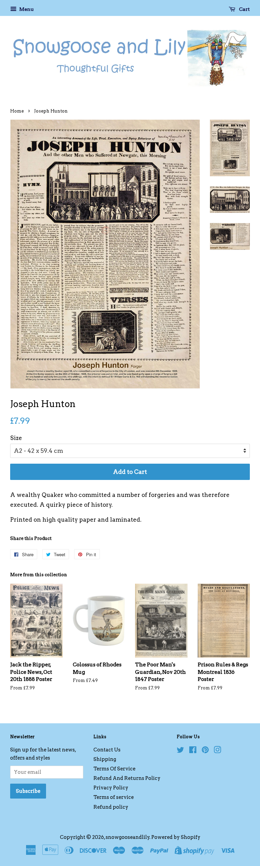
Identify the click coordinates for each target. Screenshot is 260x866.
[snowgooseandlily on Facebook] (193, 751)
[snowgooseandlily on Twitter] (180, 751)
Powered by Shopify (175, 837)
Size (16, 438)
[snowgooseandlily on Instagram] (217, 751)
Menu (26, 9)
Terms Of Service (114, 769)
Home (17, 111)
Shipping (104, 759)
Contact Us (107, 750)
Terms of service (113, 797)
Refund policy (110, 807)
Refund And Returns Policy (126, 778)
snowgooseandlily (128, 837)
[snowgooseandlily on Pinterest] (205, 751)
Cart (244, 9)
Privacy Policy (110, 788)
